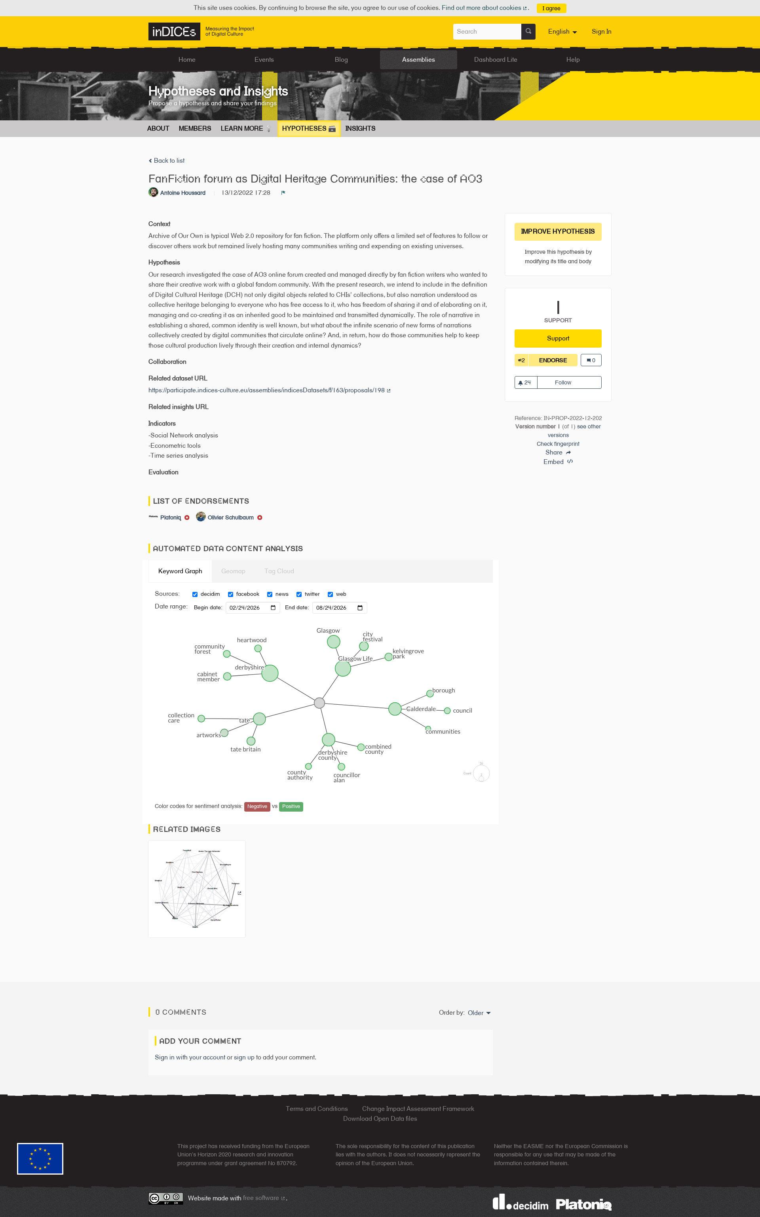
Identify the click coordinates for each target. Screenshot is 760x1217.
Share (554, 452)
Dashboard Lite (495, 59)
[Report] (283, 193)
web (341, 594)
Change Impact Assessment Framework (418, 1108)
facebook (247, 594)
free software (264, 1198)
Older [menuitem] (475, 1013)
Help (573, 59)
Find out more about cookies (485, 7)
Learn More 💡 (247, 128)
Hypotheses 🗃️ (309, 128)
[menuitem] (563, 31)
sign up (244, 1057)
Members (195, 128)
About (158, 128)
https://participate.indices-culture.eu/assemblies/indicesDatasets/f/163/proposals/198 (269, 390)
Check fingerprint (558, 443)
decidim (210, 594)
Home (187, 59)
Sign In (602, 31)
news (282, 594)
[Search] (528, 32)
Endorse (558, 360)
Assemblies (418, 59)
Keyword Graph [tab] (180, 571)
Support (574, 338)
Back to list (168, 160)
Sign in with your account (190, 1057)
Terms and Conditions (317, 1108)
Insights (361, 128)
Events (264, 59)
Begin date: (208, 607)
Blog (341, 59)
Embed (554, 461)
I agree (551, 8)
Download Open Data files (380, 1118)
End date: (297, 607)
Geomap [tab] (233, 571)
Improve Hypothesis (558, 231)
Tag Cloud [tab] (279, 571)
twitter (312, 594)
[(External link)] (196, 891)
